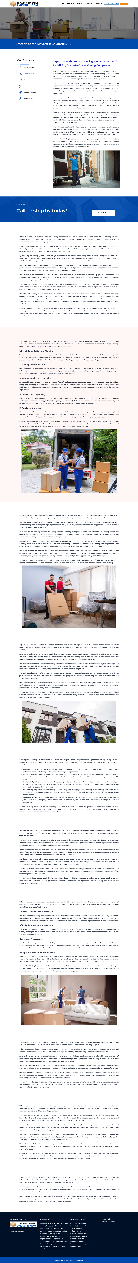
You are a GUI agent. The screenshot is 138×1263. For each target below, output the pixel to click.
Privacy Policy (106, 1219)
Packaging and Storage (30, 92)
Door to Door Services (30, 86)
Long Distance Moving (78, 1226)
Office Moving (75, 1231)
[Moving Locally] (20, 79)
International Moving (78, 1244)
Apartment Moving (77, 1229)
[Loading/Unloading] (20, 98)
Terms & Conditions (108, 1222)
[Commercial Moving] (20, 73)
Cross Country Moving (78, 1234)
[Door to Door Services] (20, 86)
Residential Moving (29, 67)
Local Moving (75, 1246)
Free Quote (124, 4)
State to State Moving (78, 1236)
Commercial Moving (29, 73)
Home (63, 4)
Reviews (89, 4)
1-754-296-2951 (111, 3)
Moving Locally (28, 80)
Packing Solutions (77, 1241)
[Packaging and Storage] (20, 92)
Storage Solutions (77, 1239)
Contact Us (98, 4)
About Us (70, 4)
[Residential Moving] (20, 67)
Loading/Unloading (29, 98)
